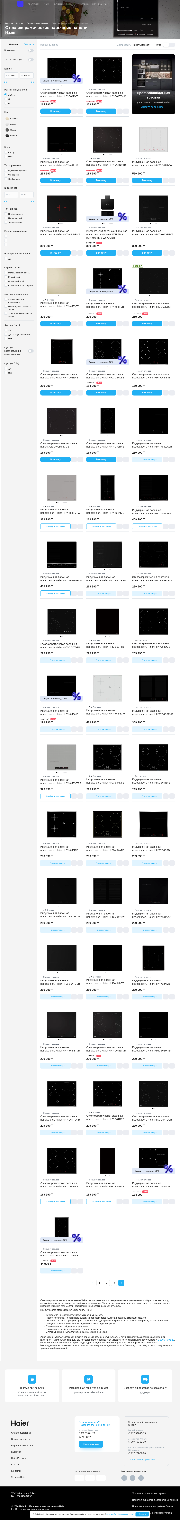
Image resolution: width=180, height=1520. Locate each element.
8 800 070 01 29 (166, 1340)
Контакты (16, 1471)
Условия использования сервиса (149, 1493)
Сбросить (29, 44)
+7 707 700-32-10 (137, 1442)
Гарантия (16, 1452)
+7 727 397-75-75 (137, 1433)
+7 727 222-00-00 (137, 1453)
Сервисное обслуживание (141, 1459)
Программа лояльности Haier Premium (150, 1513)
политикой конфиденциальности (119, 1514)
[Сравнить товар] (74, 111)
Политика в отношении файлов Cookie (150, 1506)
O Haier (15, 1464)
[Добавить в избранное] (80, 111)
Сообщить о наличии (55, 526)
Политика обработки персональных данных (150, 1500)
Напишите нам (91, 1444)
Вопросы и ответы (20, 1439)
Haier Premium (83, 4)
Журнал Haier (18, 1477)
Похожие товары (149, 459)
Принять (142, 1514)
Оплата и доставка (21, 1433)
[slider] (5, 82)
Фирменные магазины (22, 1445)
